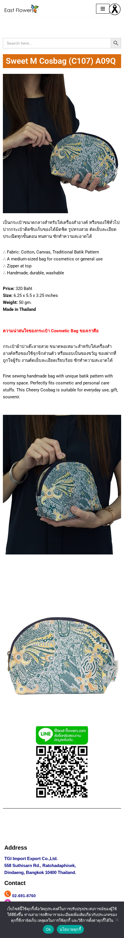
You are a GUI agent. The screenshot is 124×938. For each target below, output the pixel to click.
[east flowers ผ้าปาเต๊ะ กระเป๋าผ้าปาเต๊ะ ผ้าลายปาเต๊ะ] (21, 9)
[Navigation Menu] (103, 9)
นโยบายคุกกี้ (70, 929)
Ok (48, 929)
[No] (117, 920)
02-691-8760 (24, 895)
